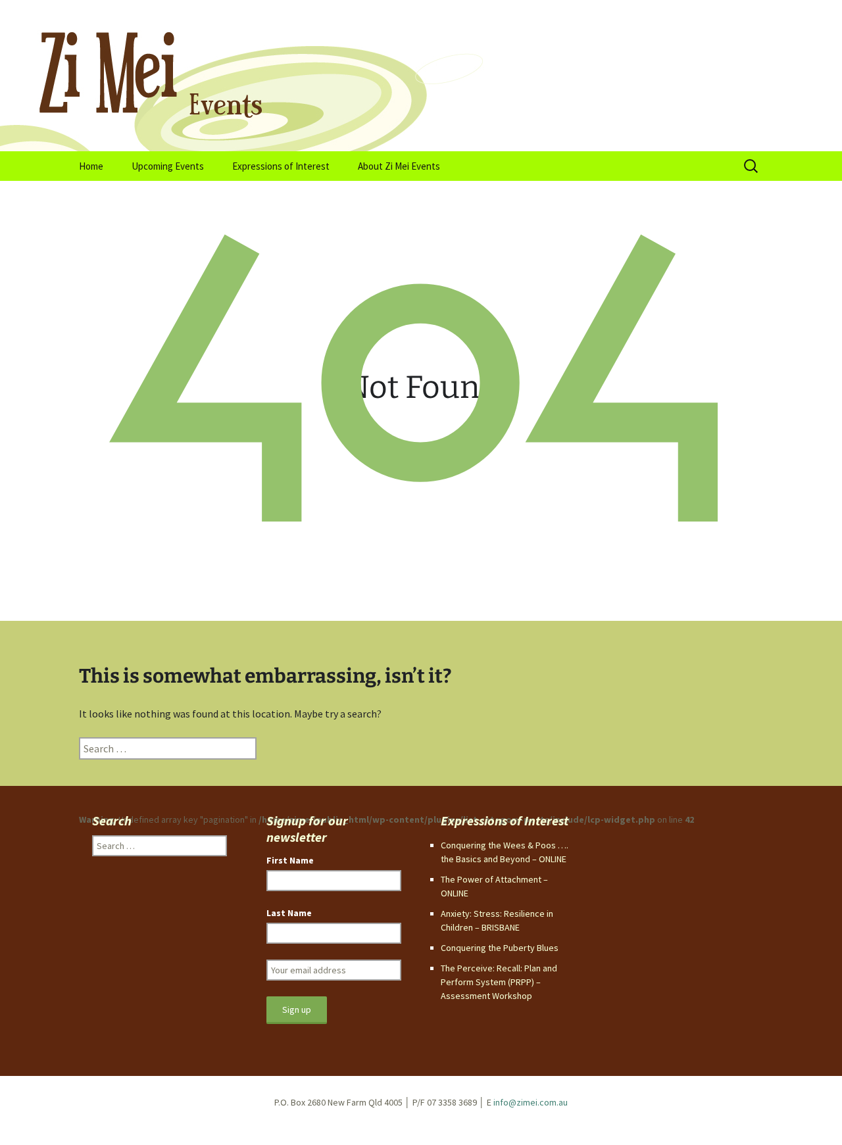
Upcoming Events (168, 166)
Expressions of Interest (281, 166)
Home (91, 166)
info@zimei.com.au (530, 1102)
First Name (290, 860)
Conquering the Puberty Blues (499, 948)
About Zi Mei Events (399, 166)
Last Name (289, 913)
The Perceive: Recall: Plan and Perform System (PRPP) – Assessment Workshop (499, 982)
